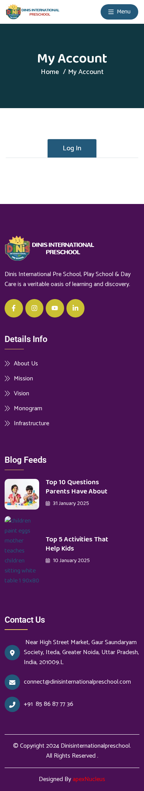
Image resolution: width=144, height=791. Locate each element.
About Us (26, 363)
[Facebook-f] (14, 308)
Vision (21, 393)
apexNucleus (89, 779)
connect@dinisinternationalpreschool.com (77, 682)
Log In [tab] (72, 148)
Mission (23, 378)
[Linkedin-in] (75, 308)
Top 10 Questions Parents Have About (77, 487)
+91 (30, 704)
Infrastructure (31, 423)
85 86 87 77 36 (55, 704)
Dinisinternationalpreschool (95, 746)
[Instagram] (34, 308)
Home (50, 72)
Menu (123, 11)
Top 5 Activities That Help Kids (77, 544)
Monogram (28, 408)
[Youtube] (55, 308)
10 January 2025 (71, 560)
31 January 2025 (70, 503)
